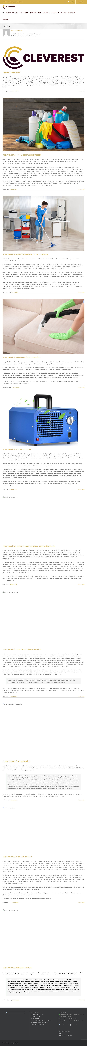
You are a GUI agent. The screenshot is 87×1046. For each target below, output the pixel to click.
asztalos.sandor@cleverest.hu (16, 1)
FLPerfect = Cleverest (12, 72)
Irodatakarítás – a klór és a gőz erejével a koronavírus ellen (29, 546)
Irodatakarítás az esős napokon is (17, 968)
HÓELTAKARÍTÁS (35, 1019)
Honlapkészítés (14, 1043)
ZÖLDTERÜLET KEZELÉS (38, 1025)
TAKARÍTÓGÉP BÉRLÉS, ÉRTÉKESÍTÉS (42, 1021)
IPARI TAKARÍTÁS (36, 1016)
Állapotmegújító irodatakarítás (16, 761)
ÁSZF (60, 1033)
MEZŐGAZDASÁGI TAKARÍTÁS (39, 1023)
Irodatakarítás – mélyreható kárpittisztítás (21, 357)
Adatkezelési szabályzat (66, 1035)
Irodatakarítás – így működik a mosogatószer (22, 155)
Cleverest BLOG (15, 91)
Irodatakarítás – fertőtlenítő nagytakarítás (22, 649)
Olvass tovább (81, 91)
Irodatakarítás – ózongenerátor (17, 449)
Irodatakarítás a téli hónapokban (17, 857)
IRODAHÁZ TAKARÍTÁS (37, 1014)
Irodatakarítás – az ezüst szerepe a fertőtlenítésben (25, 254)
